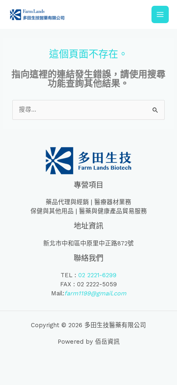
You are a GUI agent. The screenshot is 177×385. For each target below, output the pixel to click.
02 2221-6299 (97, 275)
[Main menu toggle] (160, 14)
